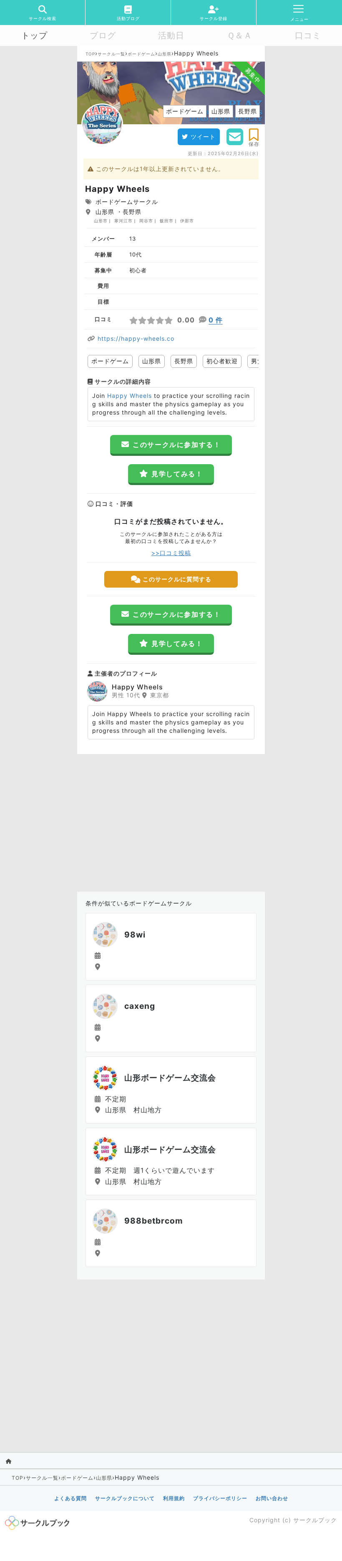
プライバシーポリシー (220, 1498)
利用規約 (174, 1498)
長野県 (183, 360)
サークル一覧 (111, 53)
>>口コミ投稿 (171, 552)
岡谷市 (146, 220)
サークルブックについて (125, 1498)
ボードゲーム (141, 53)
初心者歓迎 (222, 360)
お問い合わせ (272, 1498)
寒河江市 (123, 220)
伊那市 (187, 220)
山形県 (164, 53)
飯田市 (167, 220)
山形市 (101, 220)
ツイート (203, 136)
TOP (90, 53)
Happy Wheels (129, 395)
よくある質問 (70, 1498)
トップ (34, 35)
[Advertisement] (171, 820)
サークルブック (315, 1519)
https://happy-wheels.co (136, 338)
